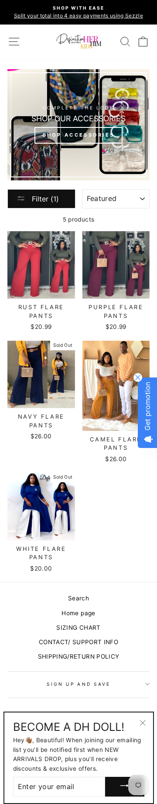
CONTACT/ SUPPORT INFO (78, 641)
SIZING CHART (78, 627)
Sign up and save (78, 684)
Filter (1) (44, 198)
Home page (78, 613)
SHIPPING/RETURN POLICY (78, 656)
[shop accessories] (78, 124)
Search (78, 598)
